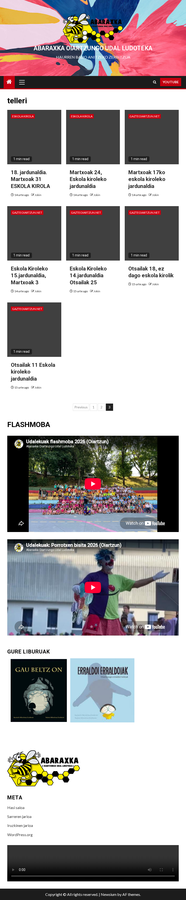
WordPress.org (20, 834)
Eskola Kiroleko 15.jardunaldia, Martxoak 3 (29, 275)
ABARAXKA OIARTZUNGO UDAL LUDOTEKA (93, 48)
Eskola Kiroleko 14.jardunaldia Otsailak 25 (88, 275)
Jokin (38, 195)
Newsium (108, 894)
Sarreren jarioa (19, 816)
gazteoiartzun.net (145, 116)
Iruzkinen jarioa (20, 825)
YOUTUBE (171, 82)
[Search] (155, 82)
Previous (81, 407)
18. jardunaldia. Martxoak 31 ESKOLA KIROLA (30, 179)
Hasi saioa (15, 807)
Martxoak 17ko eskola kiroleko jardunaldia (146, 179)
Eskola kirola (23, 116)
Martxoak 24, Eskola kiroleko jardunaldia (88, 179)
